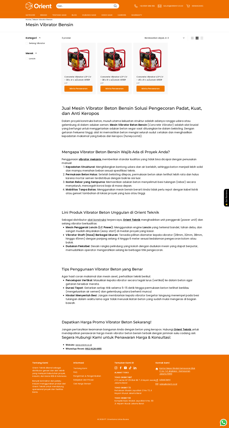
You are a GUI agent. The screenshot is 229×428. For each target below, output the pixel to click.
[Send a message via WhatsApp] (223, 422)
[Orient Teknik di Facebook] (120, 367)
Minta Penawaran (79, 88)
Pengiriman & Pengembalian (87, 376)
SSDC (117, 422)
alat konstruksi (97, 220)
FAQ (75, 372)
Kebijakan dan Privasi (83, 380)
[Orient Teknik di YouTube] (125, 367)
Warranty (136, 15)
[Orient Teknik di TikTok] (130, 367)
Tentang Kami (59, 15)
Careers (122, 15)
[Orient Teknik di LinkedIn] (135, 367)
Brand (43, 15)
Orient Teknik (131, 220)
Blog (74, 15)
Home (28, 19)
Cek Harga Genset (82, 383)
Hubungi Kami (89, 15)
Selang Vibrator (37, 43)
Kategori (30, 15)
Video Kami (106, 15)
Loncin (32, 58)
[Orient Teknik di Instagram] (115, 367)
